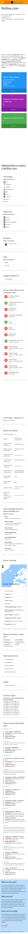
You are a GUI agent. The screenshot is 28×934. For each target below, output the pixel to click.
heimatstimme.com (7, 846)
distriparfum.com (7, 728)
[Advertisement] (14, 37)
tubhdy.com (6, 825)
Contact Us (4, 927)
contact (3, 919)
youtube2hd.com (7, 755)
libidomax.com (6, 786)
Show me (13, 90)
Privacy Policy (4, 925)
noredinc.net (6, 797)
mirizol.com (5, 808)
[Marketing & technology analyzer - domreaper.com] (14, 3)
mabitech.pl (6, 861)
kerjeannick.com (7, 741)
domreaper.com (14, 931)
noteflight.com (6, 769)
